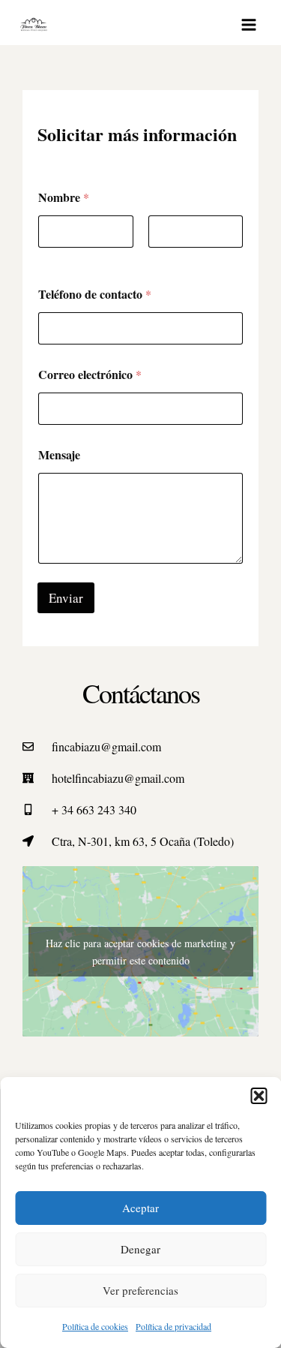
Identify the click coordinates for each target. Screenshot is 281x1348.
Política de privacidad (173, 1326)
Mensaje (59, 454)
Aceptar (140, 1207)
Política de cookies (95, 1326)
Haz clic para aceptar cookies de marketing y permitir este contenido (140, 951)
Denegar (140, 1248)
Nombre (55, 257)
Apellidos (168, 257)
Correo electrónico (90, 374)
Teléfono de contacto (94, 294)
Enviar (66, 597)
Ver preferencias (140, 1290)
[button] (258, 1095)
